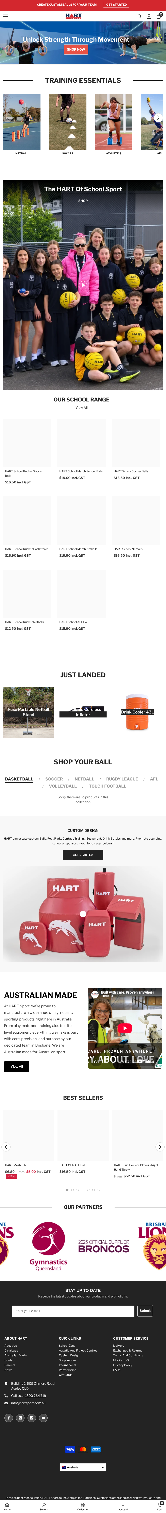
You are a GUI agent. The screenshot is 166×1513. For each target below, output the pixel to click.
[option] (83, 4)
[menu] (5, 16)
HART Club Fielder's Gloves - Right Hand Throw (136, 1167)
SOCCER (67, 153)
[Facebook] (8, 1418)
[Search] (139, 16)
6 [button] (93, 1190)
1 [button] (72, 57)
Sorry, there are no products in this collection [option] (83, 799)
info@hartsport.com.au (28, 1403)
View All (82, 408)
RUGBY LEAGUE (122, 779)
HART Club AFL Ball (72, 1165)
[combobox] (83, 1467)
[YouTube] (43, 1418)
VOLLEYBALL (63, 786)
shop (83, 201)
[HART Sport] (21, 122)
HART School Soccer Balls (131, 471)
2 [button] (77, 57)
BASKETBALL (19, 779)
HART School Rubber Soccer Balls (24, 473)
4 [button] (88, 57)
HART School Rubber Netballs (24, 622)
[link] (83, 285)
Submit (145, 1310)
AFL (154, 779)
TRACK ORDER (116, 4)
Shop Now (76, 49)
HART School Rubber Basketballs (26, 549)
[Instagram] (20, 1418)
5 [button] (94, 57)
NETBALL (21, 153)
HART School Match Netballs (78, 549)
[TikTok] (32, 1418)
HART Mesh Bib (15, 1165)
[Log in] (149, 16)
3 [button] (83, 57)
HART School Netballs (128, 549)
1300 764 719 (35, 1396)
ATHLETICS (113, 153)
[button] (158, 117)
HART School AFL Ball (73, 622)
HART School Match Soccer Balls (81, 471)
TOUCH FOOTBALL (108, 786)
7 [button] (99, 1190)
